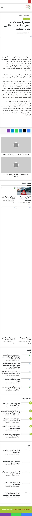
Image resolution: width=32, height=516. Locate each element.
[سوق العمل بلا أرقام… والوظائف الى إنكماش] (26, 381)
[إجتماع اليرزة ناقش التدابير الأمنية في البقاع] (8, 191)
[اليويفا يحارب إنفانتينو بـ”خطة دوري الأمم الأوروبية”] (26, 454)
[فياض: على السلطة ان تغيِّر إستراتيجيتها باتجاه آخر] (8, 271)
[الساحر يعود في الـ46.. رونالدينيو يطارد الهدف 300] (26, 486)
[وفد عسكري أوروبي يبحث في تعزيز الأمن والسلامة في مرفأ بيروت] (26, 389)
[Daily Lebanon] (28, 7)
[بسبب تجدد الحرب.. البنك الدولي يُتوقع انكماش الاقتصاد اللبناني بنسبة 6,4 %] (26, 374)
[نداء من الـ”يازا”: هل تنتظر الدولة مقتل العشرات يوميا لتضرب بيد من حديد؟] (26, 413)
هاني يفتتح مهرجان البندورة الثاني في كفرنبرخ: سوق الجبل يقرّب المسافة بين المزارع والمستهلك (11, 365)
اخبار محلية (21, 15)
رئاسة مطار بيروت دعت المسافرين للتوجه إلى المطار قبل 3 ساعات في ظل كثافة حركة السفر (11, 356)
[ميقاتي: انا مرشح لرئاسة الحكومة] (24, 271)
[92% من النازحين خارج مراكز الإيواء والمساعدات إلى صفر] (26, 429)
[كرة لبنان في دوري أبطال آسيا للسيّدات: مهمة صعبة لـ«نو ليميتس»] (26, 497)
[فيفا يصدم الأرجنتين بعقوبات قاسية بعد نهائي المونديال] (26, 465)
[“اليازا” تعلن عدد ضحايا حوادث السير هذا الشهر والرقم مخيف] (24, 191)
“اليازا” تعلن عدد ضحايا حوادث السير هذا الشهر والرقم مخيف (25, 198)
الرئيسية (27, 15)
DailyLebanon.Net (7, 509)
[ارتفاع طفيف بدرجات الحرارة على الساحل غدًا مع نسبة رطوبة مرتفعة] (26, 421)
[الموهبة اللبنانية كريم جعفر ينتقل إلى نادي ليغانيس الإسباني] (26, 476)
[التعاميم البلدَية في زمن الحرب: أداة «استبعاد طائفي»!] (26, 436)
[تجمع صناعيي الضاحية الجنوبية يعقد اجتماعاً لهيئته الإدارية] (26, 406)
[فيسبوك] (28, 130)
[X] (24, 130)
